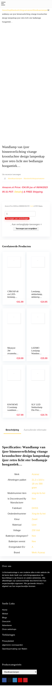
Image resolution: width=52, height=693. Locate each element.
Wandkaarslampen (40, 10)
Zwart (34, 519)
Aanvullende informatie (35, 430)
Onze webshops (9, 629)
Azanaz (35, 474)
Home (4, 10)
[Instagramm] (15, 680)
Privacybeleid (8, 641)
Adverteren (7, 625)
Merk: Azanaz (38, 552)
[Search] (47, 3)
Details (18, 191)
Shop (9, 10)
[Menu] (3, 3)
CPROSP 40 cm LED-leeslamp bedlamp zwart (12, 297)
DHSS (35, 508)
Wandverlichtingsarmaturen (22, 10)
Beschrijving (12, 430)
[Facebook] (4, 680)
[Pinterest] (25, 680)
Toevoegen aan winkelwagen (17, 218)
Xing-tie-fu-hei (39, 514)
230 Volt (36, 530)
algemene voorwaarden (12, 645)
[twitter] (9, 680)
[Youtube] (20, 680)
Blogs (4, 617)
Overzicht (6, 621)
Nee (34, 499)
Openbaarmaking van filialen (14, 649)
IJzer (34, 525)
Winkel (5, 614)
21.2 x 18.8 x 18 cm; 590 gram (38, 484)
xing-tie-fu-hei (38, 493)
